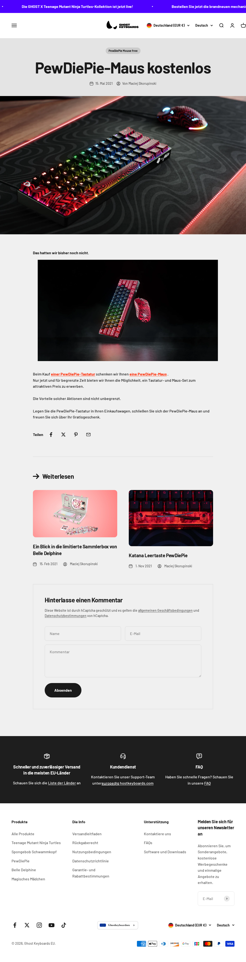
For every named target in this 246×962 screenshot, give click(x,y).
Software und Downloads (165, 851)
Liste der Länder (62, 782)
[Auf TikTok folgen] (64, 925)
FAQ (207, 783)
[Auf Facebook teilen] (51, 434)
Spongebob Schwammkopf (34, 851)
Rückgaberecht (85, 842)
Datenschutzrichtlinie (90, 861)
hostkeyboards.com (128, 783)
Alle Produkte (23, 833)
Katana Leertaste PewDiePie (158, 555)
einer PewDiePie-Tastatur (73, 374)
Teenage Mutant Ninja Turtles (36, 842)
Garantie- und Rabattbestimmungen (90, 872)
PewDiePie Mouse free (123, 50)
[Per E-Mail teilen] (88, 434)
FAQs (148, 842)
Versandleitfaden (87, 833)
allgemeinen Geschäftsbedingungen (165, 610)
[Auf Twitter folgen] (27, 925)
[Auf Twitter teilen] (63, 434)
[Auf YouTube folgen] (51, 925)
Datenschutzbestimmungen (65, 616)
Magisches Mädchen (28, 879)
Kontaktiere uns (157, 833)
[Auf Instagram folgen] (39, 925)
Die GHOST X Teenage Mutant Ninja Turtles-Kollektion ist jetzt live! (67, 6)
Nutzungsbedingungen (91, 851)
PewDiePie (21, 861)
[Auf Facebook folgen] (15, 925)
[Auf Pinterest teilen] (76, 434)
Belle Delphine (24, 869)
